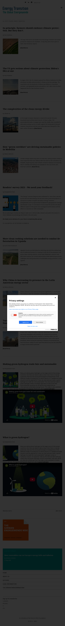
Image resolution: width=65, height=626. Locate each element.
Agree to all (25, 322)
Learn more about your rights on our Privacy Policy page (23, 309)
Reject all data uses (33, 326)
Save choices (39, 322)
